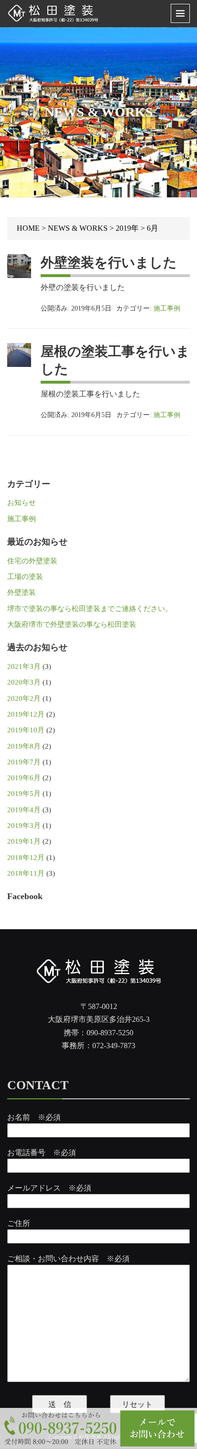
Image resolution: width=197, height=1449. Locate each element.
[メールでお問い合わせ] (157, 1428)
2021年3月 (24, 666)
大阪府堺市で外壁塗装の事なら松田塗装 (71, 624)
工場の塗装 (25, 576)
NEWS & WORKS (78, 228)
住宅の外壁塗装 (32, 561)
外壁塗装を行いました (109, 262)
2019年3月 (24, 825)
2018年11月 (25, 873)
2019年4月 (24, 810)
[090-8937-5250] (59, 1428)
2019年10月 (25, 730)
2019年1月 (24, 841)
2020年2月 (24, 698)
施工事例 (166, 308)
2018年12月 (25, 857)
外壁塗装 (21, 592)
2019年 (127, 228)
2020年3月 (24, 682)
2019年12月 (25, 714)
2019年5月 (24, 793)
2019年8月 (24, 746)
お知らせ (21, 502)
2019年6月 (24, 778)
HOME (28, 228)
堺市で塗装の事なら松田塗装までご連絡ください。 (89, 608)
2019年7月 (24, 762)
